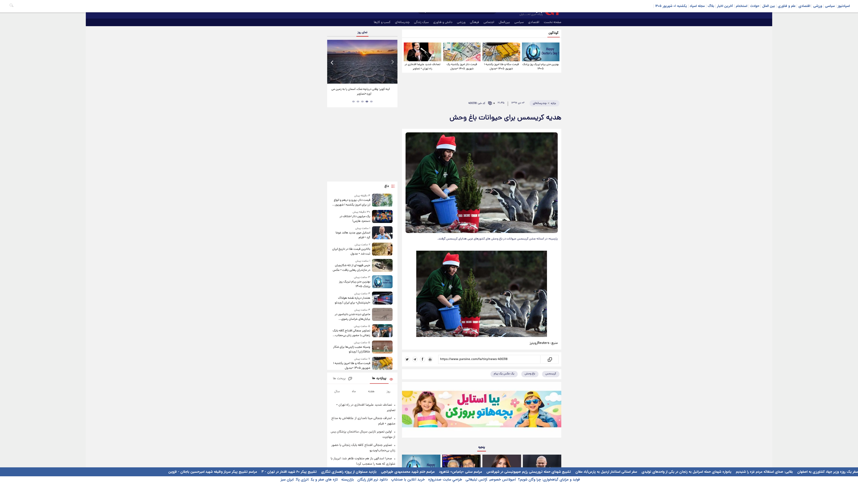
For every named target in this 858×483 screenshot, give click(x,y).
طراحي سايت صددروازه (444, 479)
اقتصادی (804, 6)
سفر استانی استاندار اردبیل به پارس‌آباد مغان (605, 472)
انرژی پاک (302, 479)
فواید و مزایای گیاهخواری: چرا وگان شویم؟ (549, 479)
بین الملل (768, 6)
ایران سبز (287, 479)
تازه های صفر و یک (324, 479)
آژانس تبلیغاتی (475, 479)
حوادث (754, 6)
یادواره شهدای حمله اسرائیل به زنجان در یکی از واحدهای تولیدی (685, 472)
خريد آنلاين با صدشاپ (407, 479)
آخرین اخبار (725, 6)
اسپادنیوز (844, 6)
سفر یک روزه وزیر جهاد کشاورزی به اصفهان (827, 472)
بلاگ (711, 6)
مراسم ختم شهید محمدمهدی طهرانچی (407, 472)
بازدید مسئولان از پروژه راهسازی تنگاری (348, 472)
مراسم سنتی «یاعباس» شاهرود (460, 472)
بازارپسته (347, 479)
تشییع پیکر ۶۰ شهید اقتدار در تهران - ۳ (288, 472)
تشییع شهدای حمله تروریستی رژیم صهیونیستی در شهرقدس (528, 472)
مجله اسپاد (697, 6)
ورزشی (817, 6)
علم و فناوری (786, 6)
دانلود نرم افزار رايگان (372, 479)
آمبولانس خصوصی (502, 479)
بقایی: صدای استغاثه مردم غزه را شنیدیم (764, 472)
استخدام (741, 6)
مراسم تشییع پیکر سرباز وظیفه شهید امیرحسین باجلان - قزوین (212, 472)
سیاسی (830, 6)
